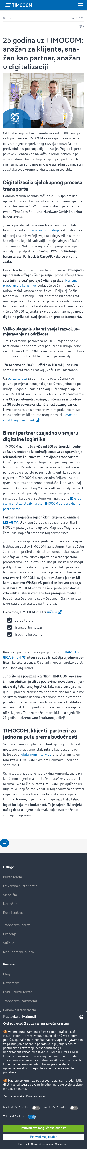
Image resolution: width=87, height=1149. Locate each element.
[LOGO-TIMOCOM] (18, 5)
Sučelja (8, 943)
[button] (4, 843)
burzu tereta (17, 378)
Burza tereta (12, 877)
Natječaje (10, 904)
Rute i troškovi (13, 913)
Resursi (9, 964)
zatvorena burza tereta (20, 886)
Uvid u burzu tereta (17, 992)
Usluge (8, 867)
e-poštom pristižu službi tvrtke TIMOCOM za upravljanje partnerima (43, 504)
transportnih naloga (44, 230)
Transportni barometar (20, 1001)
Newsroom (11, 983)
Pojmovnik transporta (19, 1010)
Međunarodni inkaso (18, 952)
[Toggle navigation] (80, 5)
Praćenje (10, 934)
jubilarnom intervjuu (36, 754)
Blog (6, 974)
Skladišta (10, 895)
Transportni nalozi (17, 925)
